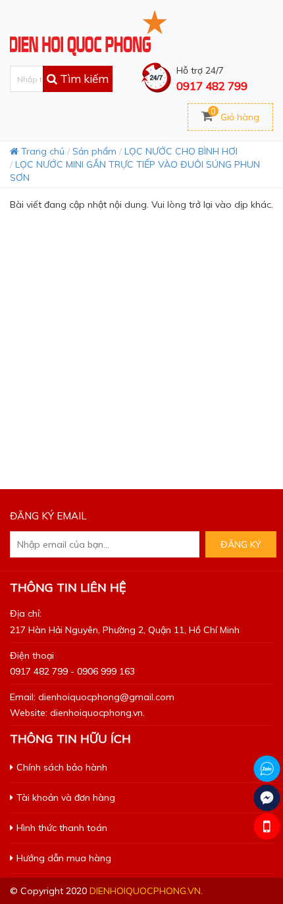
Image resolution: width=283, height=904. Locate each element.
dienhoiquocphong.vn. (146, 891)
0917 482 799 (211, 86)
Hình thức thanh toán (61, 828)
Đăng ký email (48, 516)
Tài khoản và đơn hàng (65, 797)
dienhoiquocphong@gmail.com (106, 697)
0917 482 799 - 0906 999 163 (72, 671)
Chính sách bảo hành (61, 767)
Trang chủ (41, 151)
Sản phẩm (94, 151)
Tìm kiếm (83, 78)
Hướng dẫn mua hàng (63, 858)
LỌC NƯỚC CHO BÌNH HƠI (181, 151)
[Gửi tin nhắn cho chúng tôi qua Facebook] (266, 797)
